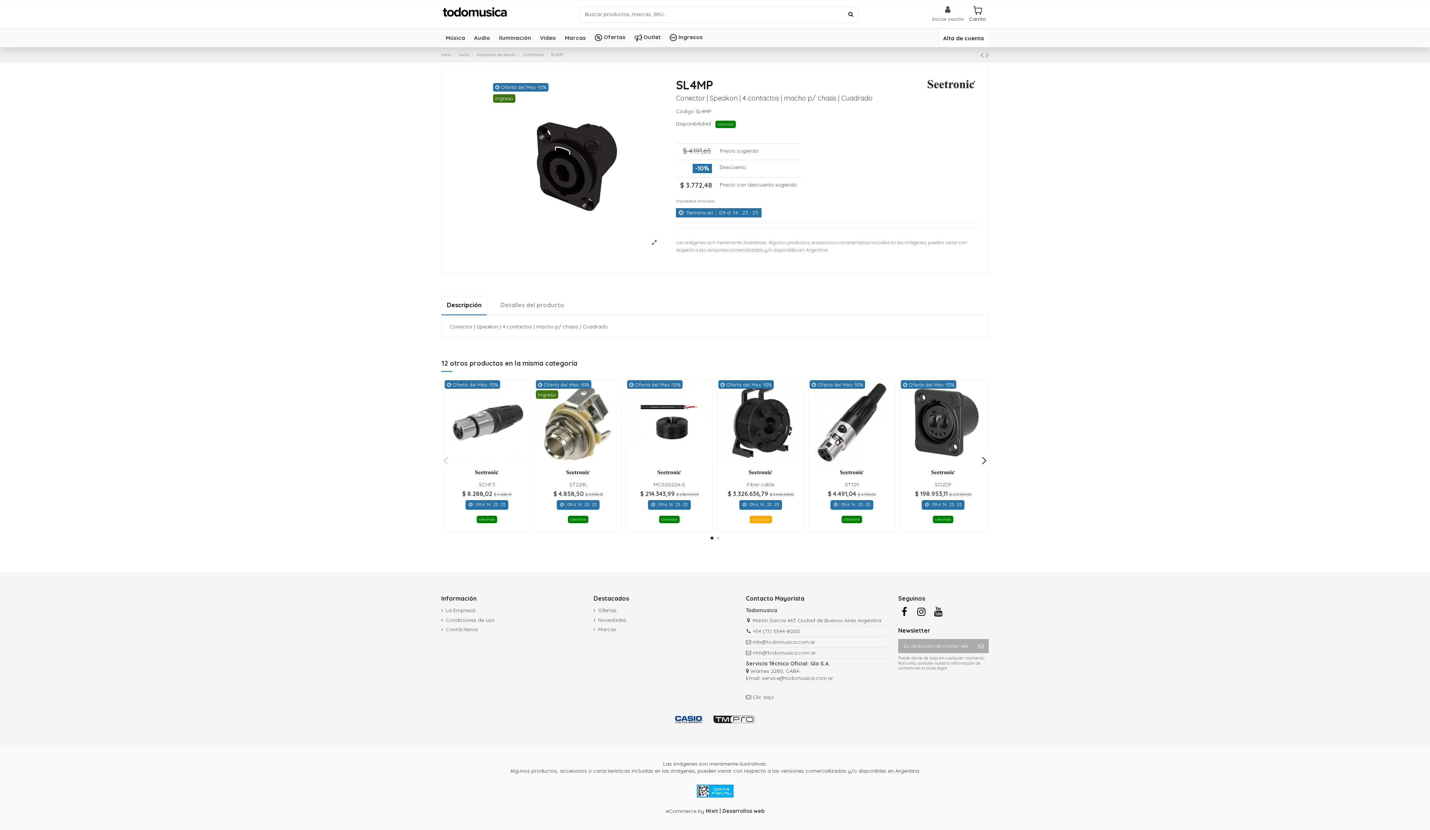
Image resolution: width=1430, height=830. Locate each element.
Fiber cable (761, 484)
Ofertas (607, 610)
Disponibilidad (695, 123)
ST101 (852, 484)
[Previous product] (983, 55)
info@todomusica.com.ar (784, 642)
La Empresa (460, 610)
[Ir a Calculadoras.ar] (689, 719)
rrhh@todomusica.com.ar (784, 652)
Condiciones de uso (470, 620)
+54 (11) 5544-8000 (776, 631)
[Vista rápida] (487, 463)
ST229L (578, 484)
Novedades (612, 620)
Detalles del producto (532, 305)
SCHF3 (487, 484)
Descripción (464, 305)
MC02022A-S (669, 484)
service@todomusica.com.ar (797, 678)
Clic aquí (763, 697)
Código (685, 111)
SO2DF (943, 484)
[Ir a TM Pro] (734, 719)
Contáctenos (462, 629)
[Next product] (987, 55)
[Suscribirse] (981, 646)
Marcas (607, 629)
